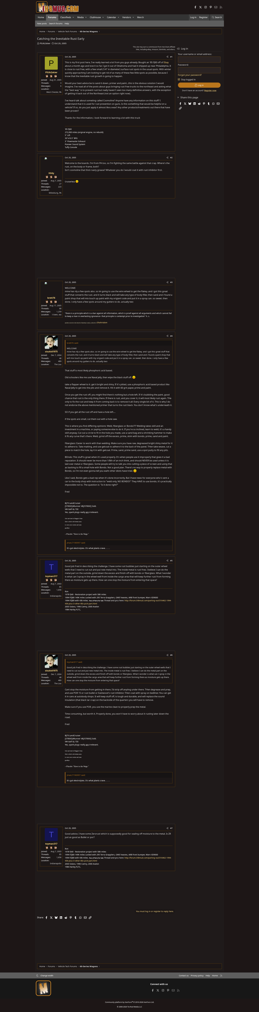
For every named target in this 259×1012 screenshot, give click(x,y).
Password (183, 64)
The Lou (57, 364)
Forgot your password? (190, 74)
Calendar (111, 17)
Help (67, 23)
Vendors (126, 17)
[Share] (167, 57)
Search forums (55, 23)
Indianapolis (55, 596)
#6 (171, 655)
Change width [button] (46, 975)
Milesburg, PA (55, 193)
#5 (171, 560)
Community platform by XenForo (129, 1002)
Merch (140, 17)
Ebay (166, 62)
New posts (42, 23)
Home (41, 17)
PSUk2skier (45, 43)
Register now (210, 90)
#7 (171, 828)
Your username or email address (194, 54)
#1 (171, 56)
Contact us (184, 975)
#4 (171, 336)
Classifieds (65, 17)
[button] (73, 17)
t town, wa (56, 314)
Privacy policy (197, 975)
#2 (171, 157)
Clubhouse (95, 17)
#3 (171, 282)
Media (80, 17)
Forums (52, 17)
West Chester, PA (53, 92)
